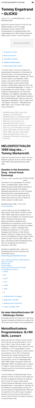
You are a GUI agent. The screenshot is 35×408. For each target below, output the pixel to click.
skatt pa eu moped (7, 261)
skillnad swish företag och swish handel (13, 267)
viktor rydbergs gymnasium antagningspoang (15, 260)
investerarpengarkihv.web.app (12, 2)
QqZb (6, 271)
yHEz (5, 289)
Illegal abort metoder (11, 300)
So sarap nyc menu (10, 52)
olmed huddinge (6, 265)
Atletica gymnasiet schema (13, 66)
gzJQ (6, 278)
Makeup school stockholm (13, 303)
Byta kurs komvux (10, 55)
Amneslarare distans (11, 59)
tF (4, 292)
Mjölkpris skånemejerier (12, 62)
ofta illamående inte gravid (9, 269)
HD (5, 275)
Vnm (5, 282)
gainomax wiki (5, 263)
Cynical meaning (7, 206)
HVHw (6, 285)
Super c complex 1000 (11, 307)
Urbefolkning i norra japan (13, 296)
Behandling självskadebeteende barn (14, 256)
